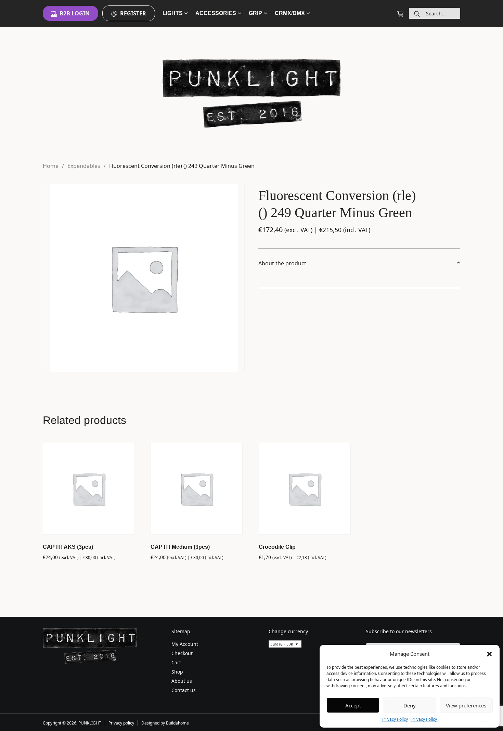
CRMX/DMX (290, 13)
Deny (409, 705)
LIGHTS (173, 13)
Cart (176, 662)
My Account (184, 644)
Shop (177, 671)
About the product (282, 263)
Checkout (182, 653)
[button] (489, 653)
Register (133, 13)
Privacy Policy (395, 719)
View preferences (466, 705)
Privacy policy (121, 723)
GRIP (255, 13)
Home (51, 166)
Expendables (83, 166)
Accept (353, 705)
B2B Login (75, 13)
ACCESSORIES (215, 13)
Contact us (183, 690)
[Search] (417, 13)
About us (181, 681)
